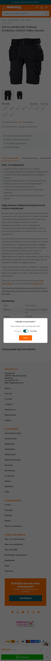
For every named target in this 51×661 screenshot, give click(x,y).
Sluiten (25, 338)
